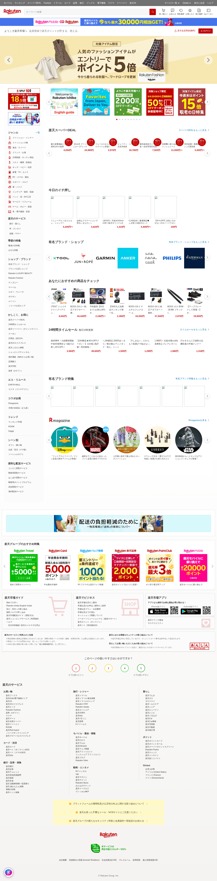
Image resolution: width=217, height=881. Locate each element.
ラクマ (111, 3)
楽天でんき (150, 695)
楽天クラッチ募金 (155, 620)
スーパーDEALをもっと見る (193, 130)
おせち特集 (13, 250)
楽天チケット (81, 780)
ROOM (11, 426)
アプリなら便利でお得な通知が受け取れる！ (167, 602)
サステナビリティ (155, 623)
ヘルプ (210, 3)
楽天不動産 (150, 727)
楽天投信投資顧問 (13, 775)
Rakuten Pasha (152, 750)
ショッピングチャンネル (18, 352)
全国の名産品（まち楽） (18, 408)
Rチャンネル (81, 771)
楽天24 (133, 3)
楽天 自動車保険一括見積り (17, 784)
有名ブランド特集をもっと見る (191, 378)
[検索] (152, 12)
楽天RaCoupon (12, 730)
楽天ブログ (80, 757)
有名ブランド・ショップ (18, 264)
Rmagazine (13, 403)
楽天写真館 (150, 724)
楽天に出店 (199, 3)
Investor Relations (91, 860)
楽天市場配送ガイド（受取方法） (20, 615)
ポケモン (12, 296)
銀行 (82, 3)
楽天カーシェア (82, 710)
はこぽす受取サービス (17, 478)
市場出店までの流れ (86, 612)
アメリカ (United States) (155, 772)
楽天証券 (10, 769)
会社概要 (63, 860)
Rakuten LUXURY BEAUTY (20, 273)
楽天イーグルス (82, 788)
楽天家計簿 (150, 730)
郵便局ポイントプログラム (19, 482)
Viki (77, 774)
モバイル (8, 3)
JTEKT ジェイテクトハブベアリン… (58, 309)
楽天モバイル (81, 737)
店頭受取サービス (16, 487)
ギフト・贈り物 (15, 445)
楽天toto (79, 716)
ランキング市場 (15, 422)
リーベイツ (122, 3)
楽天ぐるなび (151, 716)
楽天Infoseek (81, 746)
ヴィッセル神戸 (82, 791)
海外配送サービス (16, 491)
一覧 (37, 132)
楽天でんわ (80, 743)
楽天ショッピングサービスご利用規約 (22, 619)
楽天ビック (10, 707)
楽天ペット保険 (12, 792)
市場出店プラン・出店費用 (89, 609)
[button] (172, 12)
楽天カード (10, 747)
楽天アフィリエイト (84, 752)
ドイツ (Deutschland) (154, 778)
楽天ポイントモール (154, 744)
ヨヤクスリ (150, 701)
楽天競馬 (79, 721)
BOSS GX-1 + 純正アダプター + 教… (78, 309)
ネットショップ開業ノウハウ (90, 615)
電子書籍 (101, 3)
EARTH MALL (14, 385)
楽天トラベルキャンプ (85, 701)
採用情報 (136, 860)
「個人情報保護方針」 (46, 644)
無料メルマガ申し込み (15, 612)
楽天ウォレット (12, 772)
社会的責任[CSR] (109, 860)
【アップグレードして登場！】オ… (194, 309)
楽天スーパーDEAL (16, 320)
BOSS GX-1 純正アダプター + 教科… (155, 309)
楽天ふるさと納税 (16, 347)
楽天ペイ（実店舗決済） (88, 625)
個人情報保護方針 (150, 860)
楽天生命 (10, 781)
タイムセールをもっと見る (193, 329)
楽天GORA (80, 713)
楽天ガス (149, 698)
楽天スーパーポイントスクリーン (159, 747)
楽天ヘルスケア (152, 704)
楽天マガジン (81, 777)
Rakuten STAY (82, 704)
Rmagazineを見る (198, 420)
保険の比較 (10, 789)
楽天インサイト (152, 755)
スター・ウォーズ (16, 292)
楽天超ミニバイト (153, 758)
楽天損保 (10, 778)
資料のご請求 (100, 606)
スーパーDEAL (34, 3)
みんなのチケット (83, 786)
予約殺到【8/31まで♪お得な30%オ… (97, 309)
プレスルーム (124, 860)
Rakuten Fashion (15, 278)
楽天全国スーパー (13, 721)
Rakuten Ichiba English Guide (19, 606)
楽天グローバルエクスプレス (18, 736)
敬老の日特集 (14, 245)
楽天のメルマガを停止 (30, 625)
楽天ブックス (11, 695)
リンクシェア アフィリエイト (88, 754)
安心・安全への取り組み (16, 609)
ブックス (90, 3)
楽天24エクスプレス (17, 343)
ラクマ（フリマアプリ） (18, 389)
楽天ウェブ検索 (82, 749)
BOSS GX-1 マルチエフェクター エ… (136, 309)
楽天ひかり (80, 740)
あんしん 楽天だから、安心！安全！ (199, 646)
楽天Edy (9, 755)
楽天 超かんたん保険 (15, 786)
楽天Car (148, 718)
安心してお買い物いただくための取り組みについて (131, 643)
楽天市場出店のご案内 (87, 602)
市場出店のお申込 (85, 606)
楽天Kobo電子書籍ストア (17, 698)
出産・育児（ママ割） (17, 450)
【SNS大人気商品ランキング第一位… (116, 309)
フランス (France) (153, 775)
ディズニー (13, 282)
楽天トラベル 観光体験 (85, 698)
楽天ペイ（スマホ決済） (16, 752)
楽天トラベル (81, 695)
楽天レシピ (150, 713)
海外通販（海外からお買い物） (21, 357)
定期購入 (12, 361)
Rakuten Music (82, 783)
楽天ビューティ (152, 710)
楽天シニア (150, 707)
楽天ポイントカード (154, 741)
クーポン (12, 334)
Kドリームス (81, 724)
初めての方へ (12, 602)
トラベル (58, 3)
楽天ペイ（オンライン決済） (18, 750)
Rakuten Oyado (82, 707)
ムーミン (12, 301)
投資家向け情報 (75, 860)
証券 (75, 3)
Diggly (11, 431)
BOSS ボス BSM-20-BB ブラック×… (175, 309)
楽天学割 (12, 366)
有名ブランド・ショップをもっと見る (188, 242)
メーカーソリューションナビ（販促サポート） (98, 619)
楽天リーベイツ (12, 724)
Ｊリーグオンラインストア (17, 733)
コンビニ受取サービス (17, 468)
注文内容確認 (14, 625)
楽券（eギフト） (15, 371)
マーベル (12, 287)
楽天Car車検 (150, 721)
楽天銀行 (10, 766)
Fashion (47, 3)
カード (67, 3)
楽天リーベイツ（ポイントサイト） (23, 329)
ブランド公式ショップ (17, 269)
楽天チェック (151, 752)
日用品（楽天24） (16, 338)
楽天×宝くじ (81, 718)
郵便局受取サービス (17, 473)
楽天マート (10, 718)
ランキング (20, 3)
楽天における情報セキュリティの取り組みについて (131, 635)
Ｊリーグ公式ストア (17, 306)
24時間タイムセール (17, 324)
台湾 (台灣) (150, 769)
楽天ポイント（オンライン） (90, 622)
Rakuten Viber (82, 760)
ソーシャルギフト (16, 454)
